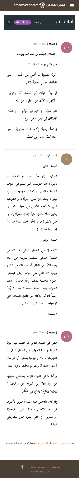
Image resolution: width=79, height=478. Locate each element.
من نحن (56, 467)
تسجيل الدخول (59, 443)
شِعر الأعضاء (22, 22)
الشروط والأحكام (39, 472)
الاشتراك (43, 443)
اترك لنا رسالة (38, 467)
